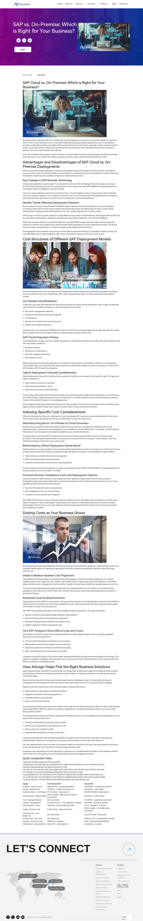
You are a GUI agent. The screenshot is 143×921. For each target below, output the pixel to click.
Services (79, 4)
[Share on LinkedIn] (30, 40)
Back (23, 49)
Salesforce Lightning (102, 900)
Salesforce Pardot (101, 888)
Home (60, 4)
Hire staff (90, 4)
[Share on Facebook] (18, 40)
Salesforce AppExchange (103, 884)
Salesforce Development (103, 868)
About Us (69, 4)
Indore (119, 894)
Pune (119, 890)
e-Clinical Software (123, 881)
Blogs (114, 4)
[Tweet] (24, 40)
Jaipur (119, 897)
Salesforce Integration (102, 878)
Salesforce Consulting (102, 881)
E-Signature (121, 868)
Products (103, 4)
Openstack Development (103, 903)
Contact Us (123, 4)
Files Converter (122, 872)
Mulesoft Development (102, 897)
